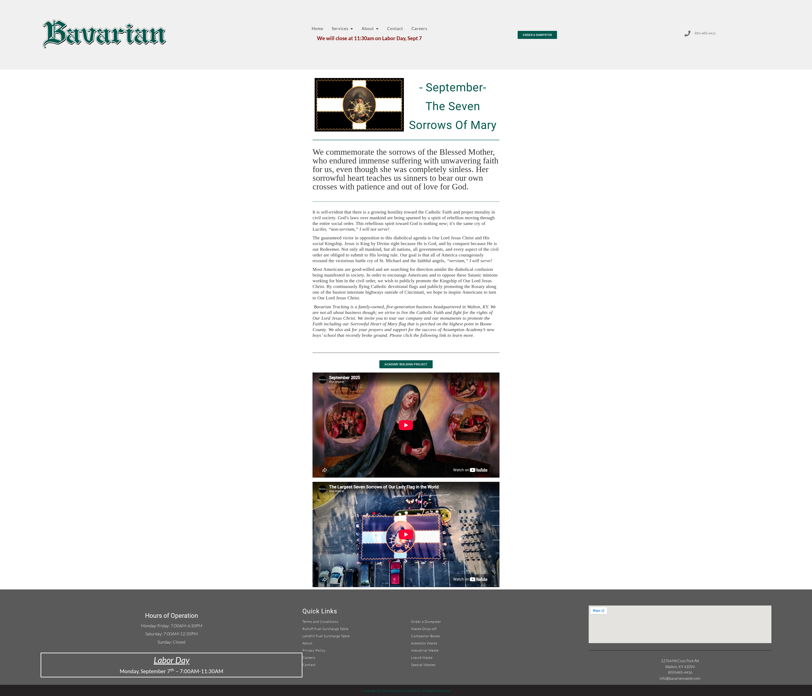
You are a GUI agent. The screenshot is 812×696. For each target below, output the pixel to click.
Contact (395, 28)
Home (317, 28)
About (368, 28)
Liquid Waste (422, 657)
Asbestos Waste (424, 643)
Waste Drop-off (424, 629)
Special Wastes (423, 665)
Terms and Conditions (320, 621)
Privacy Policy (314, 650)
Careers (419, 28)
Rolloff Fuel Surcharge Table (325, 629)
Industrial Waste (425, 650)
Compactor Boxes (425, 636)
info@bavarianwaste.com (680, 678)
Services (340, 28)
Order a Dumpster (426, 621)
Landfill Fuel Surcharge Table (326, 636)
